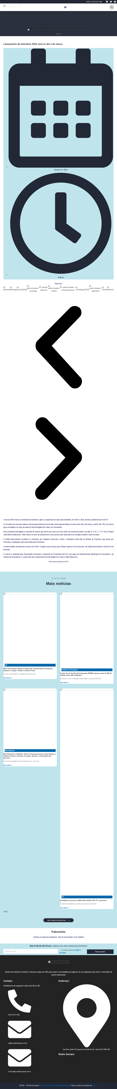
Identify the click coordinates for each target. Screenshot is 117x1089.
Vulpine (94, 1085)
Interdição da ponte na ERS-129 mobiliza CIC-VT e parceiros (83, 900)
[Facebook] (106, 1)
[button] (65, 7)
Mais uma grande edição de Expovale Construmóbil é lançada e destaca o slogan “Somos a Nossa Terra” (28, 669)
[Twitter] (111, 1)
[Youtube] (115, 1)
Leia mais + (7, 678)
